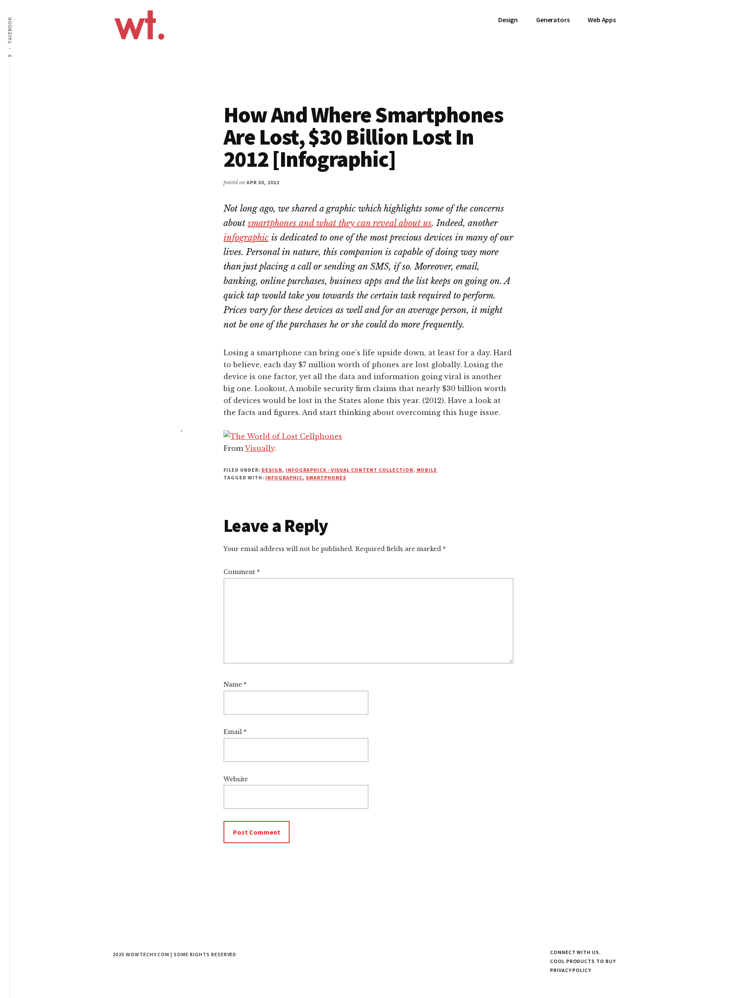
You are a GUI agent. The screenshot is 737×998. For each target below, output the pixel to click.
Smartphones (326, 477)
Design (271, 470)
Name (235, 684)
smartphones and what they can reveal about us (340, 223)
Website (235, 779)
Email (235, 732)
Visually (260, 448)
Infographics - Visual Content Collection (349, 470)
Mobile (427, 470)
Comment (241, 572)
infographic (246, 237)
